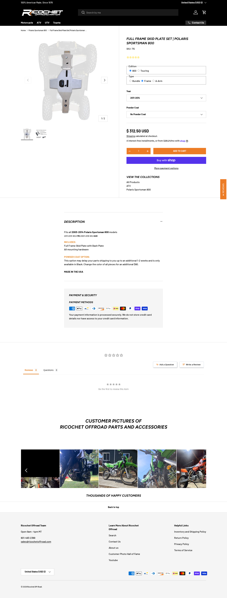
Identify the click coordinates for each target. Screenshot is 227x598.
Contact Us (115, 541)
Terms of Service (183, 550)
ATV (39, 22)
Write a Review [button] (193, 364)
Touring (145, 70)
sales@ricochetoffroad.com (36, 541)
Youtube (113, 560)
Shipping (130, 136)
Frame (147, 80)
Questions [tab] (48, 370)
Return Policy (181, 537)
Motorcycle (27, 22)
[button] (204, 12)
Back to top (113, 507)
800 (134, 70)
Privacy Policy (181, 543)
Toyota (56, 22)
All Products (133, 182)
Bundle (136, 80)
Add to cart (179, 151)
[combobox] (128, 12)
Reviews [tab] (29, 370)
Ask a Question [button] (167, 364)
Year (128, 91)
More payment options (166, 168)
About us (113, 547)
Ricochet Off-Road (34, 587)
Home (23, 30)
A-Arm (158, 80)
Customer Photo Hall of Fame (124, 553)
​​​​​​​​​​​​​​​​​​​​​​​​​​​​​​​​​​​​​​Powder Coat (132, 107)
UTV (47, 22)
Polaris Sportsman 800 (38, 30)
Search (112, 535)
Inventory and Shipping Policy (190, 531)
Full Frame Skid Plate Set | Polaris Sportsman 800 (68, 30)
